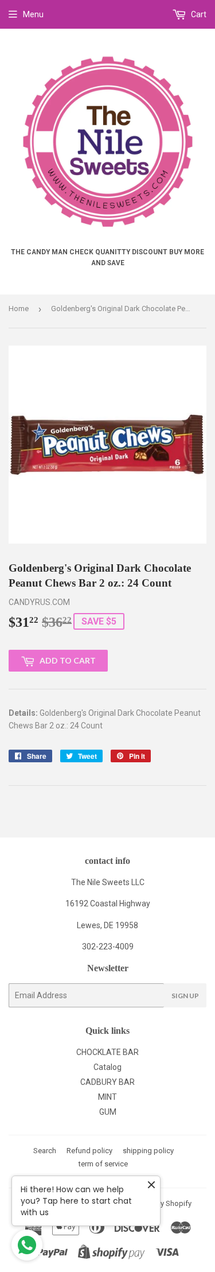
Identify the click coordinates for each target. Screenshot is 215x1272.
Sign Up (185, 995)
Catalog (107, 1067)
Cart (197, 14)
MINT (107, 1097)
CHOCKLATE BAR (107, 1052)
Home (19, 308)
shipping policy (148, 1150)
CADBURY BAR (107, 1082)
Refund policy (89, 1150)
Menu (33, 14)
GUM (107, 1111)
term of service (103, 1163)
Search (44, 1150)
